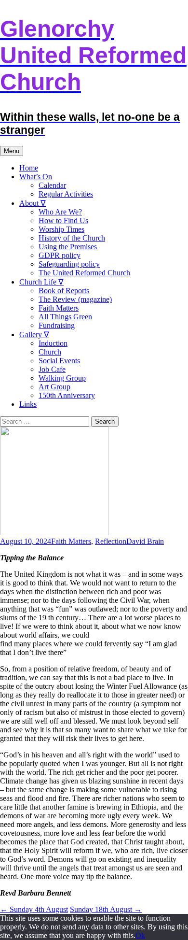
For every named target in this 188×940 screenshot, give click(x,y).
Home (28, 168)
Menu (11, 151)
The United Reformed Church (84, 273)
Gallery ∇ (34, 334)
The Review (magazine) (75, 299)
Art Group (54, 387)
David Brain (145, 541)
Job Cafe (52, 369)
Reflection (110, 541)
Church (50, 352)
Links (28, 404)
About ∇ (32, 203)
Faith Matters (59, 308)
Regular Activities (66, 194)
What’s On (35, 176)
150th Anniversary (67, 395)
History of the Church (72, 238)
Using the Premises (68, 246)
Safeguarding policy (69, 264)
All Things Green (65, 317)
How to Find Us (63, 220)
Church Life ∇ (41, 282)
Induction (53, 343)
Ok (140, 935)
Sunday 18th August (106, 909)
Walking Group (62, 378)
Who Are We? (60, 212)
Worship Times (61, 229)
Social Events (59, 360)
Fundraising (57, 325)
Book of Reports (64, 290)
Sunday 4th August (34, 909)
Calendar (52, 185)
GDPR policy (60, 255)
